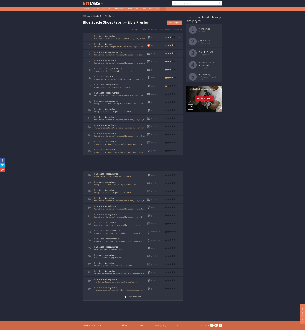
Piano (110, 9)
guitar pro (152, 29)
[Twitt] (2, 165)
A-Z (163, 9)
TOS (178, 325)
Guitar (86, 9)
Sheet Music (120, 9)
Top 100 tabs (154, 9)
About (124, 325)
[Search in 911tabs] (219, 3)
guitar (143, 29)
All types (135, 29)
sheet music (177, 29)
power (167, 29)
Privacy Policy (160, 325)
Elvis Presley (138, 22)
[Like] (2, 160)
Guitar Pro (95, 9)
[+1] (2, 169)
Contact (141, 325)
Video (144, 9)
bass (161, 29)
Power (137, 9)
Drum (129, 9)
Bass (104, 9)
